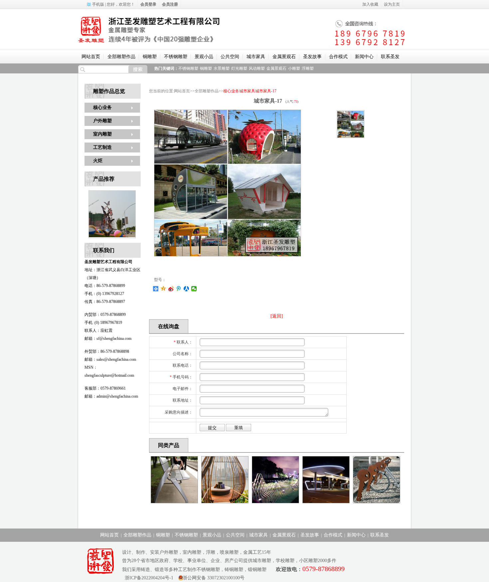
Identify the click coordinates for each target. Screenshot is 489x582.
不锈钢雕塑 (175, 56)
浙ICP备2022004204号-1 (147, 577)
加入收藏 (370, 4)
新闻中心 (364, 56)
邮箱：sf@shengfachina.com (107, 338)
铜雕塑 (150, 56)
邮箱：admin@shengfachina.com (111, 396)
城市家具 (255, 56)
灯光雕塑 (239, 68)
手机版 (98, 4)
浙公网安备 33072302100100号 (213, 577)
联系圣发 (390, 56)
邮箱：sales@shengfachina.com (110, 359)
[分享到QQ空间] (163, 288)
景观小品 (204, 56)
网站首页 (91, 56)
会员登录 (148, 4)
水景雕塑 (222, 68)
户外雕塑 (102, 120)
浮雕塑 (308, 68)
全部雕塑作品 (121, 56)
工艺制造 (102, 147)
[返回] (276, 316)
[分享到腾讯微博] (179, 288)
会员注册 (170, 4)
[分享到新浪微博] (171, 288)
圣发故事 (312, 56)
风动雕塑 (257, 68)
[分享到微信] (194, 288)
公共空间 (230, 56)
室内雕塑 (102, 134)
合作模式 (338, 56)
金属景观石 (284, 56)
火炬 (97, 160)
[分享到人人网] (186, 288)
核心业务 (102, 107)
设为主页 (392, 4)
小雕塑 (294, 68)
